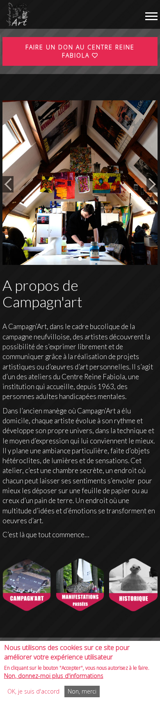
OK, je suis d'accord (33, 691)
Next (152, 184)
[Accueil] (17, 14)
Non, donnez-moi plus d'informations (53, 676)
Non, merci (82, 691)
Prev (8, 184)
